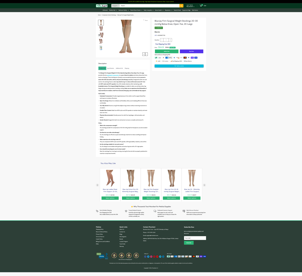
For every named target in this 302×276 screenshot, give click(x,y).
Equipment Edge (186, 10)
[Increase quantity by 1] (170, 40)
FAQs (97, 244)
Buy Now (191, 51)
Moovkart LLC (155, 268)
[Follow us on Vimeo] (160, 256)
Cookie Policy (99, 239)
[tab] (102, 68)
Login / (188, 5)
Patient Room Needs (135, 10)
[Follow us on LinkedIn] (163, 256)
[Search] (181, 5)
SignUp (191, 5)
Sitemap (122, 246)
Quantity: (157, 40)
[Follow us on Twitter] (148, 256)
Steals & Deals (177, 10)
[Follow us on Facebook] (145, 256)
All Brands (105, 10)
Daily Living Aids (148, 10)
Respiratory (168, 10)
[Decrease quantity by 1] (162, 40)
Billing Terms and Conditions (103, 241)
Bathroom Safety (123, 10)
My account (190, 6)
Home (99, 15)
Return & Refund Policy (101, 231)
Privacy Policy (99, 234)
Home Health (158, 10)
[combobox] (149, 5)
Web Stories (195, 10)
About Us (122, 229)
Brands (121, 239)
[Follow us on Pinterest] (154, 256)
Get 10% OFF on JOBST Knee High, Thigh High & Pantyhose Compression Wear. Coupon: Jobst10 (151, 1)
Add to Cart (166, 51)
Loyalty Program (124, 241)
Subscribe (188, 242)
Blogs (121, 234)
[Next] (204, 185)
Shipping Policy (99, 229)
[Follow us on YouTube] (157, 256)
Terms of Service (100, 236)
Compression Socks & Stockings (109, 15)
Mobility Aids (112, 10)
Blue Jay (157, 32)
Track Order (122, 244)
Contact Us (122, 231)
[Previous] (97, 185)
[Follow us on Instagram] (151, 256)
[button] (179, 66)
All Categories (123, 236)
